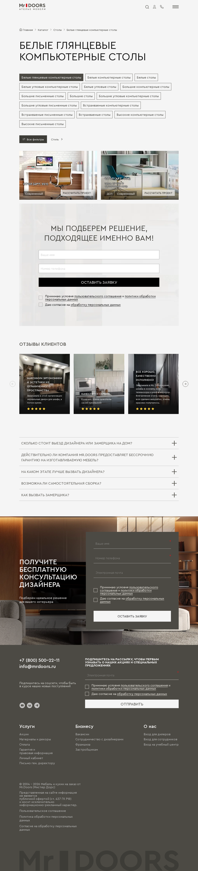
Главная (28, 29)
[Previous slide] (12, 384)
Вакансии (82, 734)
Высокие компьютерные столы (140, 114)
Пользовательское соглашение (42, 810)
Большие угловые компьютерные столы (129, 96)
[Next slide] (185, 384)
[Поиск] (147, 7)
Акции (24, 734)
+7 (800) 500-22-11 (39, 660)
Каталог (43, 29)
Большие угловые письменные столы (49, 105)
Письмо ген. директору (37, 763)
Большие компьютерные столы (145, 86)
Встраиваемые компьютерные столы (111, 105)
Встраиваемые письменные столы (47, 114)
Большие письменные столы (42, 96)
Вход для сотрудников (160, 739)
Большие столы (81, 96)
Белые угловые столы (100, 86)
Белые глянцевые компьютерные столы (51, 77)
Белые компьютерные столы (109, 77)
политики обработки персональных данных (126, 592)
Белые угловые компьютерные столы (49, 86)
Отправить (132, 704)
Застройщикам (86, 749)
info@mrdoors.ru (37, 666)
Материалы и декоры (35, 739)
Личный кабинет (31, 758)
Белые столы (146, 77)
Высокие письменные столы (42, 123)
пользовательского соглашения (97, 296)
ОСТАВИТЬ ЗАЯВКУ (99, 282)
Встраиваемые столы (94, 114)
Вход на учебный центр (161, 744)
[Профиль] (154, 7)
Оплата (24, 744)
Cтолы (57, 29)
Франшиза (82, 744)
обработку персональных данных (96, 304)
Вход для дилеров (157, 734)
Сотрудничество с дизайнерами (99, 739)
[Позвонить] (162, 7)
